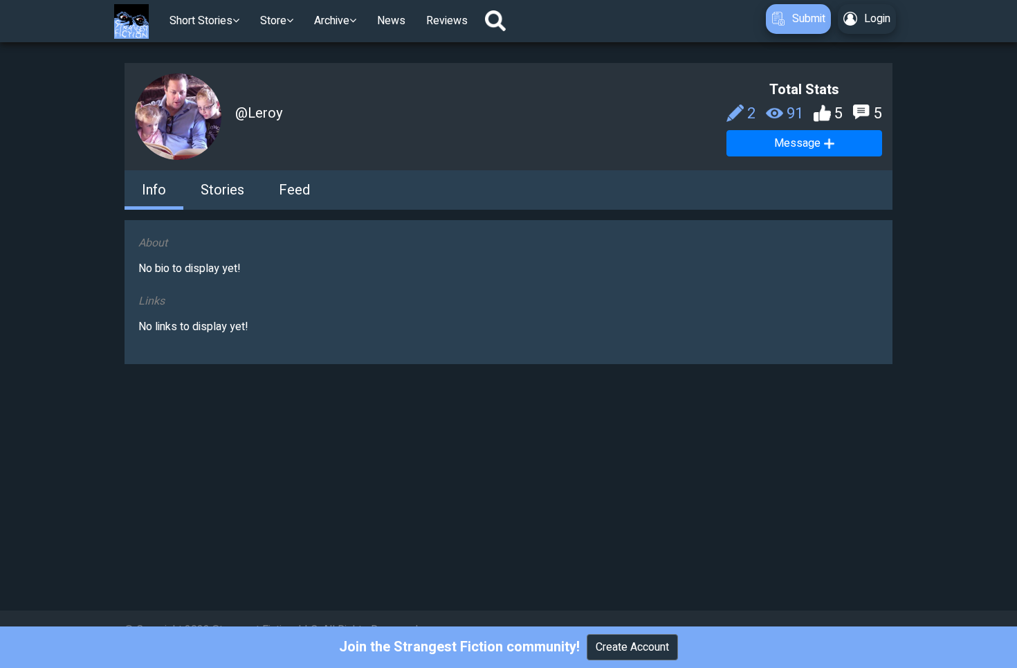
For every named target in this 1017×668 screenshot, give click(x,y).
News (391, 20)
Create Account (632, 647)
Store (273, 20)
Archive (331, 20)
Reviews (447, 20)
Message (797, 143)
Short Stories (201, 20)
